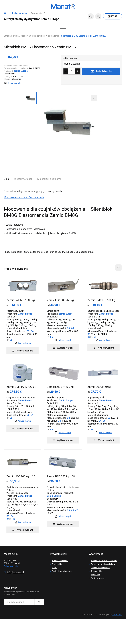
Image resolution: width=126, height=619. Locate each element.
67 (13, 519)
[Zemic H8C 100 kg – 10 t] (22, 462)
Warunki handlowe (60, 560)
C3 (28, 331)
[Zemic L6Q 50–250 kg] (63, 286)
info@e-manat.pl (18, 13)
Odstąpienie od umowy (62, 571)
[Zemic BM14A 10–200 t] (22, 372)
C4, (12, 516)
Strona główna (11, 35)
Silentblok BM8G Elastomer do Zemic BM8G (83, 35)
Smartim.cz (117, 614)
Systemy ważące (98, 578)
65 (10, 340)
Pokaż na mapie (11, 566)
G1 (32, 415)
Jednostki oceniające (100, 567)
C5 (104, 420)
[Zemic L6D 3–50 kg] (103, 372)
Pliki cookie (57, 564)
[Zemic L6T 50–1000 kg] (22, 286)
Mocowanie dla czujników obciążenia (40, 35)
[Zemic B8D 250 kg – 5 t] (63, 462)
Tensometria (96, 571)
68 (94, 337)
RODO (54, 567)
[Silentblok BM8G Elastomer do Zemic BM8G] (69, 122)
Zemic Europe (106, 313)
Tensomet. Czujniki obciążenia (104, 560)
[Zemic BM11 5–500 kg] (103, 286)
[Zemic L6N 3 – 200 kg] (63, 372)
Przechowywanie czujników (103, 564)
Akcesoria (95, 575)
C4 (32, 331)
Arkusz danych (14, 83)
